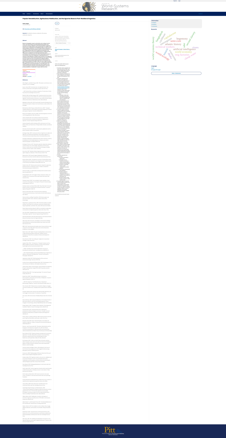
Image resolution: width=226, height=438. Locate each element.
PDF (57, 23)
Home (24, 13)
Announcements (49, 13)
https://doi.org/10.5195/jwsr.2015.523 (32, 29)
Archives (29, 13)
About (42, 13)
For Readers (153, 22)
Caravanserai (36, 13)
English (152, 68)
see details (29, 76)
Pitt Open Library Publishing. (118, 433)
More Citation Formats (61, 43)
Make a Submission (176, 73)
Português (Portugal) (155, 69)
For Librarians (154, 26)
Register (175, 0)
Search (201, 13)
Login (179, 0)
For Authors (153, 24)
